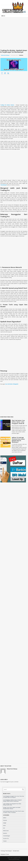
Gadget (4, 822)
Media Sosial (5, 830)
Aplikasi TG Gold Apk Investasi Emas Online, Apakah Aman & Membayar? (18, 440)
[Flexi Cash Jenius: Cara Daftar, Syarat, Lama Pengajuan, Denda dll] (5, 425)
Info (4, 828)
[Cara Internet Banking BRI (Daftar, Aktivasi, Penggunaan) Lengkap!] (13, 468)
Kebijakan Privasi (5, 854)
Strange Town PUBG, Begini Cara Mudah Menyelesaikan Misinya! (11, 808)
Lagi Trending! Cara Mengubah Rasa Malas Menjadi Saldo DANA (12, 804)
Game (4, 825)
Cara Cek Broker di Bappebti (11, 384)
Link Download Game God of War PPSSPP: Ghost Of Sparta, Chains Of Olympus (13, 812)
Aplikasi (4, 817)
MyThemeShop (16, 859)
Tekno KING (10, 857)
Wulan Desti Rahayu (5, 55)
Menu (2, 15)
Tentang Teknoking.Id (6, 851)
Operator (5, 833)
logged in (8, 781)
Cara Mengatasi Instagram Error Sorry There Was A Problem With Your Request (13, 797)
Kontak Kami (16, 851)
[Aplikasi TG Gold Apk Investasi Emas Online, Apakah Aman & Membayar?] (5, 442)
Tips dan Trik (6, 838)
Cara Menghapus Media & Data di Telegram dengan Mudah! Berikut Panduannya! (12, 800)
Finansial (21, 55)
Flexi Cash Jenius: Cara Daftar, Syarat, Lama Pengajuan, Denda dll (18, 422)
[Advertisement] (14, 34)
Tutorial (4, 841)
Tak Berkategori (6, 835)
